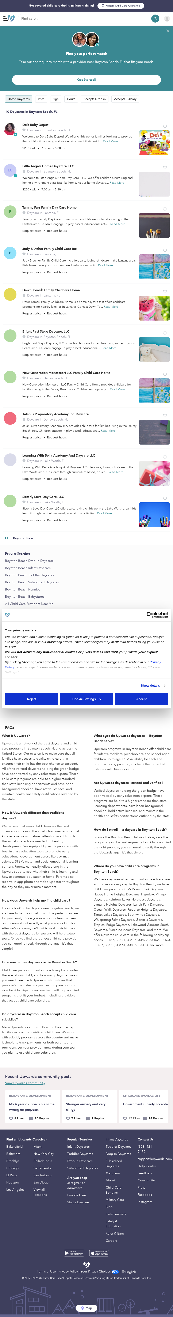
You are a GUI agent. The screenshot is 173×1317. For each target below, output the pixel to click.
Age (56, 99)
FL (7, 538)
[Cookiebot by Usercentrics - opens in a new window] (149, 615)
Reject (31, 699)
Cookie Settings (84, 699)
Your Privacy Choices (96, 1271)
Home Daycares (19, 99)
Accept (141, 699)
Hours (71, 99)
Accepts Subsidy (125, 99)
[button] (165, 126)
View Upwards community (25, 1083)
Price (41, 99)
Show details (150, 685)
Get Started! (86, 79)
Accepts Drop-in (95, 99)
